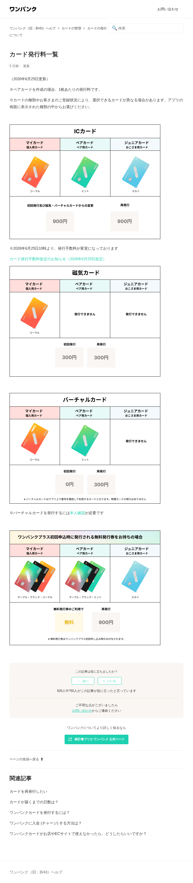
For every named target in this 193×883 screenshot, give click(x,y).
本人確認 (77, 513)
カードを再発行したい (28, 791)
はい (85, 681)
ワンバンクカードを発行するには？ (40, 812)
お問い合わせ (167, 9)
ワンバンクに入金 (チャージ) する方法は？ (46, 823)
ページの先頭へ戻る (24, 759)
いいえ (111, 681)
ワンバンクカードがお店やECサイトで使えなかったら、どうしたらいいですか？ (78, 833)
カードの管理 (71, 28)
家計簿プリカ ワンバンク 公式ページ (99, 739)
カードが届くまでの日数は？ (34, 802)
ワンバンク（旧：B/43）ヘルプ (33, 28)
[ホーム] (23, 11)
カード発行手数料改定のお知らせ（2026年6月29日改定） (58, 259)
